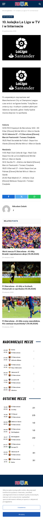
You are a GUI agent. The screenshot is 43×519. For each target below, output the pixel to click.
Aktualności (8, 16)
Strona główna (7, 10)
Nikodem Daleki (19, 206)
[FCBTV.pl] (21, 3)
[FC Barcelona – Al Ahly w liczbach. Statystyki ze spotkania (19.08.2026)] (21, 272)
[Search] (39, 4)
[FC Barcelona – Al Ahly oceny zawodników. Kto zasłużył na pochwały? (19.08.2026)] (21, 307)
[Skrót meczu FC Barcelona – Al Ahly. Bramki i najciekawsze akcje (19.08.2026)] (21, 237)
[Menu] (3, 4)
